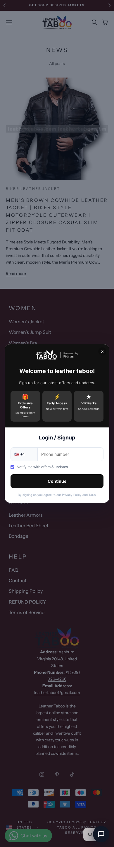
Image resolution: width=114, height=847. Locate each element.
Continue (57, 481)
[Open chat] (101, 834)
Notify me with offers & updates (42, 467)
